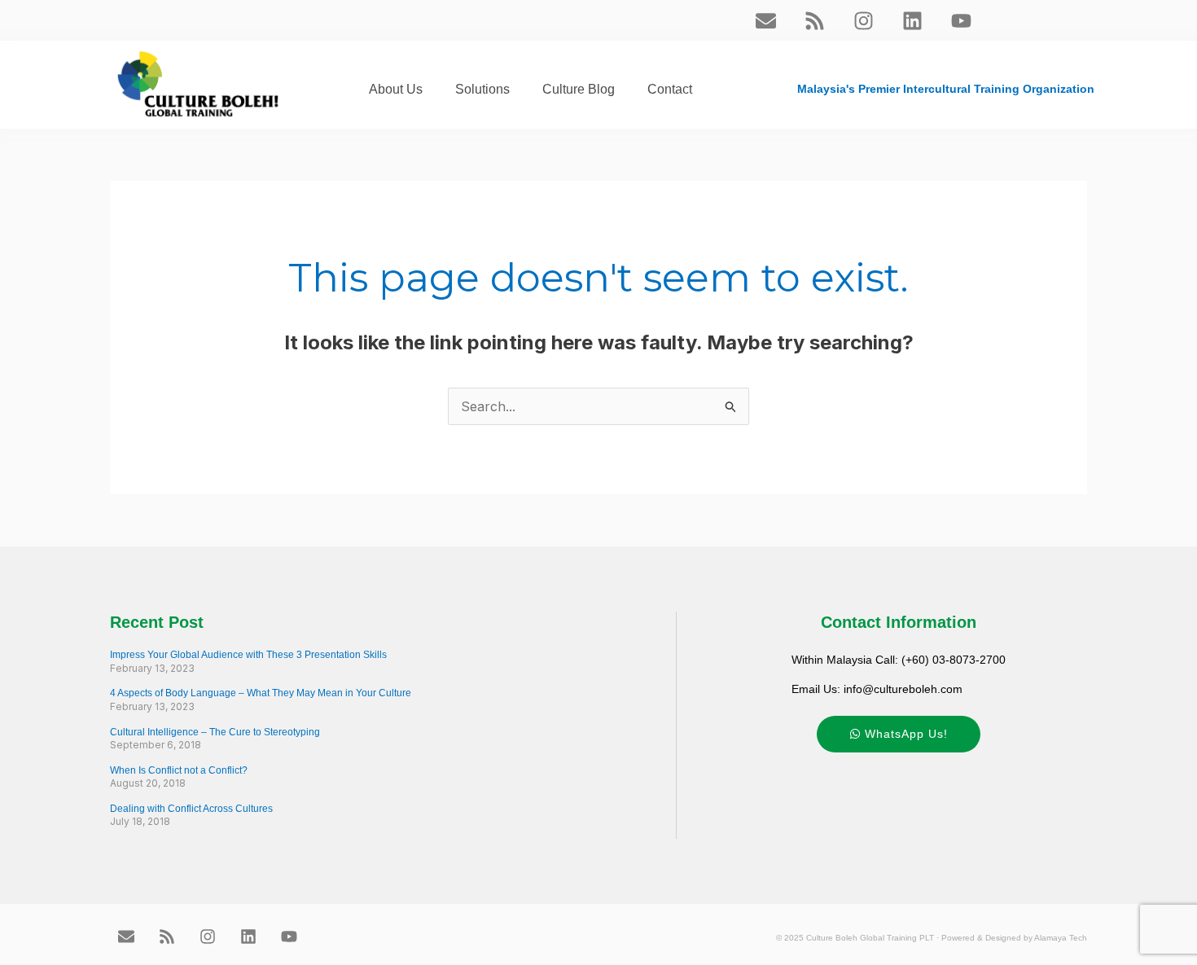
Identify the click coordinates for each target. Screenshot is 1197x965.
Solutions (482, 89)
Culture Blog (578, 89)
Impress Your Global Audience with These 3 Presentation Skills (248, 654)
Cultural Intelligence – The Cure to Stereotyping (215, 732)
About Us (396, 89)
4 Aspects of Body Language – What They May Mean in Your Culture (260, 693)
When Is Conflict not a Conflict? (179, 770)
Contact (669, 89)
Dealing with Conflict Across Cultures (191, 808)
